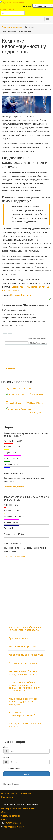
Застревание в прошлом (22, 646)
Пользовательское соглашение (16, 793)
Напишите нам (7, 9)
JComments (47, 372)
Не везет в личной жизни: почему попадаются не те (23, 672)
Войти (26, 773)
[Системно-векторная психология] (1, 830)
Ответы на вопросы (10, 815)
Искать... (7, 784)
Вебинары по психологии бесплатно (18, 808)
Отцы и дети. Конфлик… (24, 402)
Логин (6, 747)
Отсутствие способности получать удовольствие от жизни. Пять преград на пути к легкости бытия (26, 686)
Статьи (4, 811)
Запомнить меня (13, 768)
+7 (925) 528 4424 (12, 823)
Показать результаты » (14, 486)
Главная (6, 27)
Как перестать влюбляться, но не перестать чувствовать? (26, 628)
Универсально (17, 27)
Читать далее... (37, 393)
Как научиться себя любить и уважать (25, 725)
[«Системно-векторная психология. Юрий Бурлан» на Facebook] (1, 834)
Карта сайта (7, 797)
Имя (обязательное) (37, 338)
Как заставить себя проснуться (26, 654)
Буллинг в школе (18, 388)
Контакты (5, 819)
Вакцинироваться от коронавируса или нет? (22, 714)
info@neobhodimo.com (14, 826)
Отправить (10, 368)
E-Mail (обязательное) (37, 343)
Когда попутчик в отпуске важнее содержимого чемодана (23, 701)
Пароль (6, 758)
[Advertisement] (26, 590)
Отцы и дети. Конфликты (23, 663)
